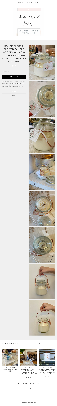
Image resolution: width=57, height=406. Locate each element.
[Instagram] (27, 389)
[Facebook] (30, 389)
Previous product (43, 343)
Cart (38, 383)
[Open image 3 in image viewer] (42, 135)
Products (21, 2)
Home (19, 383)
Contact (29, 2)
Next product (52, 343)
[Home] (28, 22)
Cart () (36, 2)
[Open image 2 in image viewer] (42, 99)
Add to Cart (14, 76)
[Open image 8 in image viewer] (42, 318)
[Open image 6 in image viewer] (42, 245)
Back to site (29, 394)
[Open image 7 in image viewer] (42, 281)
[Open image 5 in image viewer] (42, 208)
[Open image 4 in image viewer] (42, 172)
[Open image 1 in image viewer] (42, 62)
